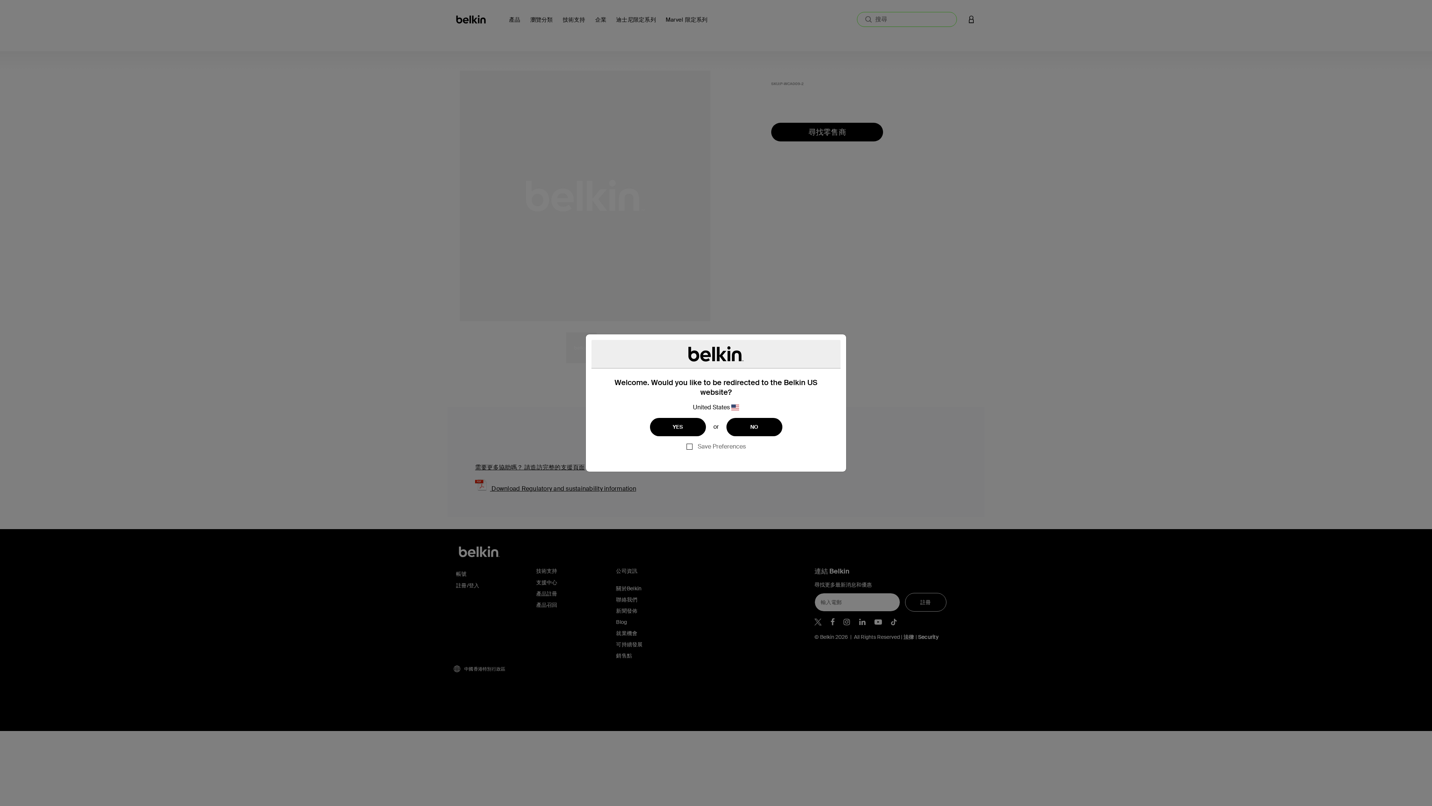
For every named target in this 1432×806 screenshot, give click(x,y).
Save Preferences (722, 446)
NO (754, 427)
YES (678, 427)
